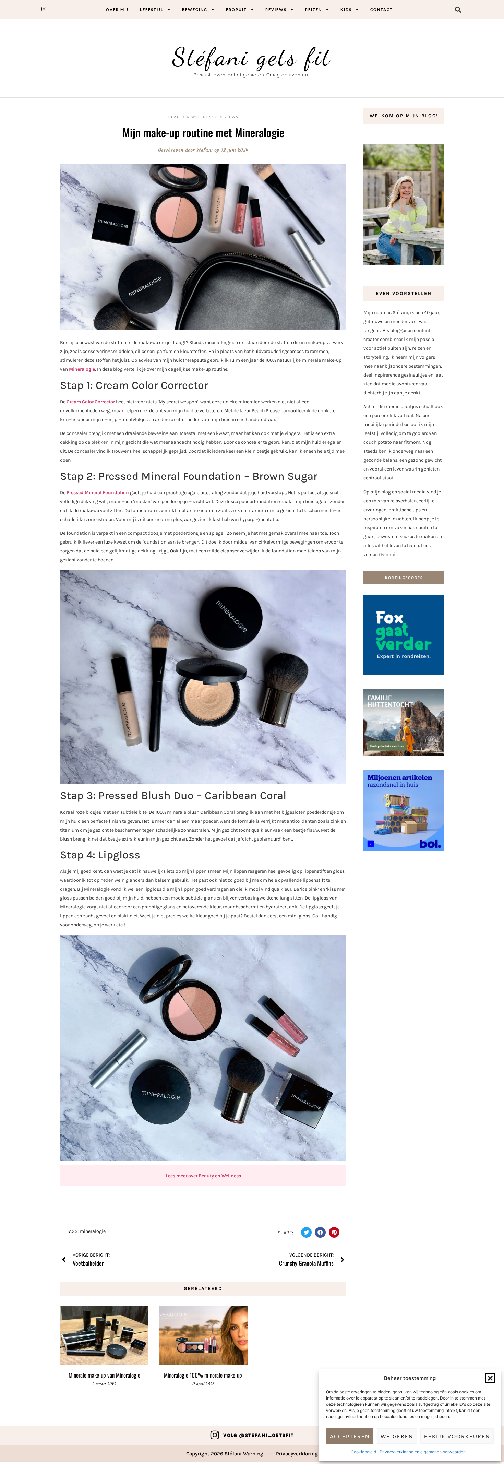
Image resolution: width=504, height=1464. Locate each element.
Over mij (117, 9)
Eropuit (236, 9)
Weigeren (397, 1436)
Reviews (276, 9)
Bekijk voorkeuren (457, 1436)
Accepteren (350, 1436)
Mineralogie (82, 369)
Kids (346, 9)
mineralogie (93, 1231)
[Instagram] (215, 1435)
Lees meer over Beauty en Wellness (203, 1176)
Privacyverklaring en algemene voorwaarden (423, 1451)
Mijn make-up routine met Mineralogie (203, 132)
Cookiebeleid (363, 1451)
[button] (490, 1378)
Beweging (194, 9)
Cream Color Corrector (91, 402)
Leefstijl (152, 9)
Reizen (313, 9)
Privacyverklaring (297, 1454)
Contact (381, 9)
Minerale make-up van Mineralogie (104, 1375)
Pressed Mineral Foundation (98, 493)
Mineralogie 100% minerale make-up (203, 1375)
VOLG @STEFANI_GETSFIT (258, 1435)
